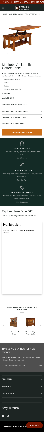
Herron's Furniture (13, 426)
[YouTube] (8, 416)
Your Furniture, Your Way (14, 105)
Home (4, 14)
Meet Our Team (22, 180)
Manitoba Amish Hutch (13, 333)
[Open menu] (5, 7)
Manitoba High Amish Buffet (30, 333)
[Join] (39, 365)
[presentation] (3, 325)
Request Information (22, 132)
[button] (22, 400)
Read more (6, 93)
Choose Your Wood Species (15, 111)
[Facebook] (3, 416)
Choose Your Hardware (13, 124)
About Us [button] (6, 386)
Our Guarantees (22, 202)
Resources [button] (7, 379)
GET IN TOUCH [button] (8, 394)
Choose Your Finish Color (14, 117)
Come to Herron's (34, 425)
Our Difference (22, 158)
